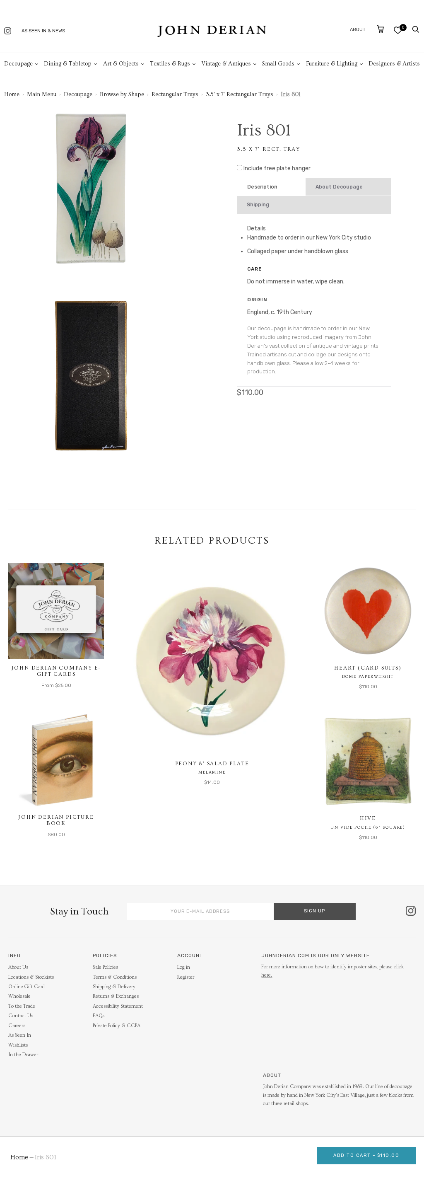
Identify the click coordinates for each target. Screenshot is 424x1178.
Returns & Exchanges (116, 996)
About (358, 29)
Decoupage (18, 63)
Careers (16, 1025)
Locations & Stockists (31, 977)
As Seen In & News (43, 31)
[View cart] (380, 29)
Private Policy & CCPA (116, 1025)
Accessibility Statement (118, 1006)
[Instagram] (7, 31)
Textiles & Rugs (170, 63)
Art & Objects (121, 63)
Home (11, 94)
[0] (397, 30)
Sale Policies (105, 967)
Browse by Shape (122, 94)
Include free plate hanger (277, 168)
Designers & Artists (394, 63)
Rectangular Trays (175, 94)
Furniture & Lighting (331, 63)
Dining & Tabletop (68, 63)
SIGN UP (314, 911)
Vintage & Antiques (226, 63)
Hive (368, 818)
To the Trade (21, 1006)
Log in (183, 967)
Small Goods (278, 63)
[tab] (271, 187)
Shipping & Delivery (114, 986)
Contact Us (20, 1015)
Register (185, 977)
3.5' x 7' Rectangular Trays (239, 94)
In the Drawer (23, 1054)
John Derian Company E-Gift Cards (56, 671)
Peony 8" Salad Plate (212, 764)
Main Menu (41, 94)
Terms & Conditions (115, 977)
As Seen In (19, 1035)
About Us (18, 967)
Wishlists (18, 1045)
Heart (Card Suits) (367, 668)
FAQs (98, 1015)
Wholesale (19, 996)
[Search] (416, 29)
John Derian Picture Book (56, 820)
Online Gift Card (26, 986)
